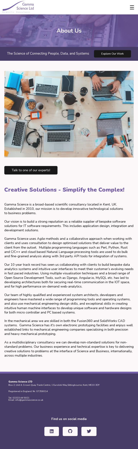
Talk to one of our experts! (31, 170)
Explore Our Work (112, 54)
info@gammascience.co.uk (29, 400)
